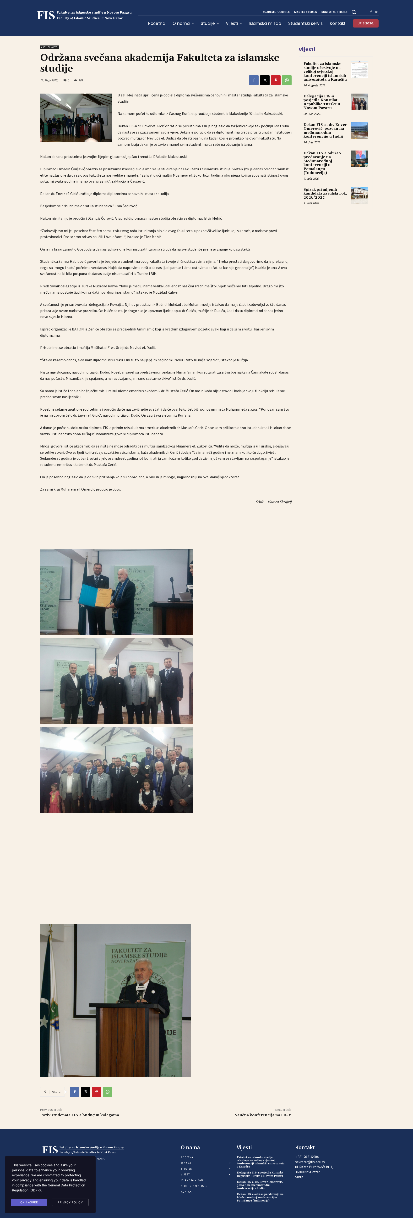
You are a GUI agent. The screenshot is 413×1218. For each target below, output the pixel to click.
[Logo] (83, 15)
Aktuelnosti (49, 47)
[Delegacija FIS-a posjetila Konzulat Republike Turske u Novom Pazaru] (359, 102)
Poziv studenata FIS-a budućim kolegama (79, 1115)
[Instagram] (377, 12)
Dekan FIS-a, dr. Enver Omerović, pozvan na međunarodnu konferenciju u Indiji (325, 131)
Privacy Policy (70, 1202)
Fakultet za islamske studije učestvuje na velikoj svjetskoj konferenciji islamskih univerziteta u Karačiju (325, 71)
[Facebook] (371, 12)
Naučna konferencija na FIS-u (263, 1115)
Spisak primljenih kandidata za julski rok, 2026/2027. (325, 193)
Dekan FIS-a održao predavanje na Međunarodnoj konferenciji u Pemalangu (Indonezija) (322, 163)
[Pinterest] (276, 80)
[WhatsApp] (287, 80)
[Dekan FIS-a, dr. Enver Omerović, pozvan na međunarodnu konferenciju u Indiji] (359, 130)
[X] (265, 80)
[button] (353, 12)
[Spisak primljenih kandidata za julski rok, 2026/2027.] (359, 195)
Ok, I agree (29, 1202)
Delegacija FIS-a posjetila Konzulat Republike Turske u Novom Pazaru (322, 102)
